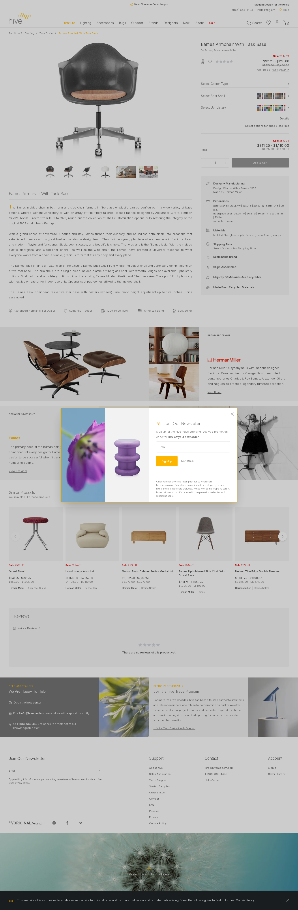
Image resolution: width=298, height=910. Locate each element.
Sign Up (167, 461)
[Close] (232, 414)
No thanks (187, 460)
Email (162, 446)
